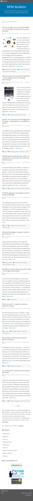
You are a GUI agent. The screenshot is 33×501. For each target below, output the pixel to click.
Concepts (6, 331)
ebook (16, 188)
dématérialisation (19, 114)
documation (18, 225)
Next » (18, 406)
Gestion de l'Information (10, 69)
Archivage (26, 69)
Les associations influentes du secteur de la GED (16, 371)
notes (4, 264)
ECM (5, 114)
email (4, 333)
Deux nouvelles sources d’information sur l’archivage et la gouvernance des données (16, 29)
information (13, 71)
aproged (11, 401)
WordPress (28, 497)
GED (27, 401)
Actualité (21, 69)
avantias (17, 151)
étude (19, 188)
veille (13, 264)
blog (4, 71)
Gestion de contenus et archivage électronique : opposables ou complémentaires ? (16, 121)
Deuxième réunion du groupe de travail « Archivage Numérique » (16, 270)
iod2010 (5, 227)
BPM (4, 439)
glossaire (23, 225)
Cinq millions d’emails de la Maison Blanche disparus (14, 339)
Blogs (4, 436)
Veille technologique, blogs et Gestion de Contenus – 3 (15, 233)
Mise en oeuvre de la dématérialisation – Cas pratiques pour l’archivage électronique (16, 78)
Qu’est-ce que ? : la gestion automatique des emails (15, 305)
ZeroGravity (27, 491)
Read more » (20, 66)
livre (25, 114)
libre (16, 299)
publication (9, 264)
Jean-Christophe (7, 33)
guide (23, 188)
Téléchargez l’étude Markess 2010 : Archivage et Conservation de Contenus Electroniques (16, 158)
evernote (25, 262)
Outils (4, 456)
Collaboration (6, 442)
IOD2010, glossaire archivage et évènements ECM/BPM (16, 194)
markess (27, 188)
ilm (29, 401)
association (22, 401)
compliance (24, 331)
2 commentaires (26, 33)
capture (19, 331)
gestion (7, 71)
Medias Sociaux (8, 262)
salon (8, 227)
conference (22, 151)
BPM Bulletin (16, 7)
